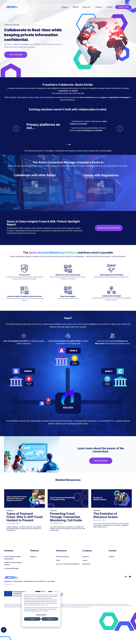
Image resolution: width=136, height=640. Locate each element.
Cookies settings (41, 614)
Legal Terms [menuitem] (8, 581)
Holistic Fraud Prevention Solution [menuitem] (13, 564)
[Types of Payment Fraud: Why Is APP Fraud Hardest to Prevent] (24, 498)
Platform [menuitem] (33, 557)
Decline (50, 619)
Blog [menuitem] (58, 560)
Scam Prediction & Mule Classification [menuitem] (12, 558)
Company (98, 7)
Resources (86, 7)
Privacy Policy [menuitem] (18, 581)
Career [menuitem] (84, 560)
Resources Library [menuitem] (62, 557)
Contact (109, 7)
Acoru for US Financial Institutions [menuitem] (68, 564)
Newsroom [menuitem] (86, 564)
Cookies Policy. (44, 605)
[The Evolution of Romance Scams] (111, 498)
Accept (32, 619)
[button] (126, 576)
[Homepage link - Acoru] (11, 578)
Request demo (123, 7)
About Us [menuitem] (85, 557)
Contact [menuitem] (111, 557)
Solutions (64, 7)
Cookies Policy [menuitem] (28, 581)
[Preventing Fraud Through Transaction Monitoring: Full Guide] (68, 498)
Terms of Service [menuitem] (40, 581)
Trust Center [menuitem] (51, 581)
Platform (76, 7)
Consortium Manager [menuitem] (11, 568)
